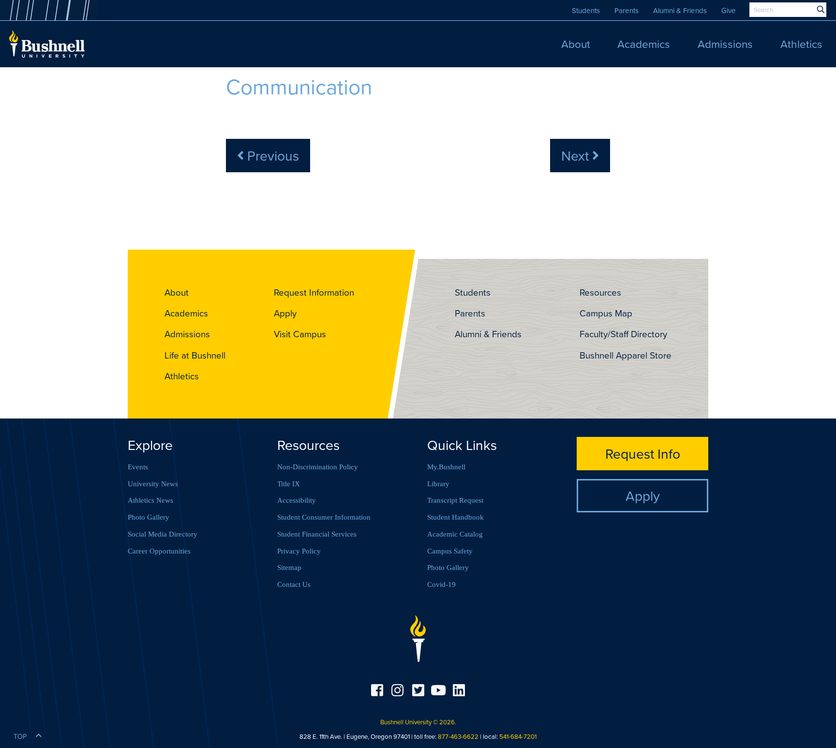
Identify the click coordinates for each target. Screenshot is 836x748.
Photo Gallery (148, 517)
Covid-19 (441, 584)
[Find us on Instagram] (397, 690)
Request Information (314, 292)
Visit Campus (300, 334)
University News (153, 484)
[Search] (820, 9)
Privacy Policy (299, 551)
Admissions (187, 334)
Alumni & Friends (680, 10)
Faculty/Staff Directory (623, 334)
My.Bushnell (446, 467)
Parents (626, 10)
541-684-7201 (518, 736)
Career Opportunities (159, 551)
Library (438, 484)
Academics (186, 313)
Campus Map (606, 313)
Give (728, 10)
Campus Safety (450, 551)
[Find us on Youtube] (438, 690)
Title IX (288, 484)
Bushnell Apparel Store (626, 355)
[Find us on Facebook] (377, 690)
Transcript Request (455, 500)
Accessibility (296, 500)
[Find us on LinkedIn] (459, 690)
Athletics (181, 376)
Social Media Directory (162, 534)
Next (576, 155)
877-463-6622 (458, 736)
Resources (600, 292)
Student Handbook (455, 517)
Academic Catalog (455, 534)
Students (586, 10)
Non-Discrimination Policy (317, 467)
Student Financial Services (317, 534)
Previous (271, 155)
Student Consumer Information (324, 517)
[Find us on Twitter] (418, 690)
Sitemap (289, 567)
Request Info (642, 453)
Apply (285, 313)
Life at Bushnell (194, 355)
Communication (299, 86)
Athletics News (150, 500)
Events (138, 467)
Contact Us (294, 584)
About (176, 292)
